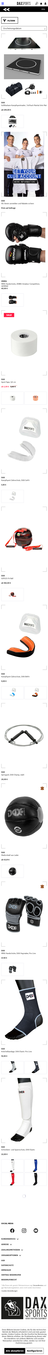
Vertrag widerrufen (11, 1275)
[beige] (35, 398)
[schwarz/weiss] (12, 121)
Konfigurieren (34, 1350)
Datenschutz (7, 1265)
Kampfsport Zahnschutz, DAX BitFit (15, 677)
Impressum (6, 1270)
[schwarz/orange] (35, 692)
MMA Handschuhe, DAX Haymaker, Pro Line (18, 953)
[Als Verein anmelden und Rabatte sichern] (24, 164)
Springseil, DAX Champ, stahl (12, 775)
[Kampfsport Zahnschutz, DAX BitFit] (24, 637)
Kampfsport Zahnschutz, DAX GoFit (15, 480)
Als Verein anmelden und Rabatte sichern (17, 203)
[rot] (12, 1179)
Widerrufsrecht (9, 1280)
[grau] (12, 1067)
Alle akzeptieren (15, 1350)
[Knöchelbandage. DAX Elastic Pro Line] (24, 1012)
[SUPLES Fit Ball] (24, 539)
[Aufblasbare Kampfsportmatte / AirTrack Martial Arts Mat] (24, 66)
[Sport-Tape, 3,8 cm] (24, 342)
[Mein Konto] (45, 3)
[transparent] (12, 496)
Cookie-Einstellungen (10, 1291)
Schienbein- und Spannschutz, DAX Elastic (18, 1150)
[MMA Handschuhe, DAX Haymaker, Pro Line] (24, 914)
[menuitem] (8, 2)
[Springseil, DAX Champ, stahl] (24, 735)
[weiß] (12, 398)
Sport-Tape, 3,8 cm (8, 382)
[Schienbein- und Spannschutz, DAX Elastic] (24, 1110)
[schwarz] (12, 299)
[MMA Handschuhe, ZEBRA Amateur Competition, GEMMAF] (24, 244)
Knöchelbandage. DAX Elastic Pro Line (16, 1051)
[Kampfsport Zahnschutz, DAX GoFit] (24, 441)
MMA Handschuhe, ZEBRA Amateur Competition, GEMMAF (20, 285)
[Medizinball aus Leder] (24, 815)
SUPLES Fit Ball (7, 578)
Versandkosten (38, 1285)
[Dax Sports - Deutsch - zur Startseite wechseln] (23, 3)
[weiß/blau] (12, 692)
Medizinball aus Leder (10, 855)
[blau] (35, 1165)
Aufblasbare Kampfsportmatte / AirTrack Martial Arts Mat (24, 105)
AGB (3, 1260)
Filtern (11, 20)
